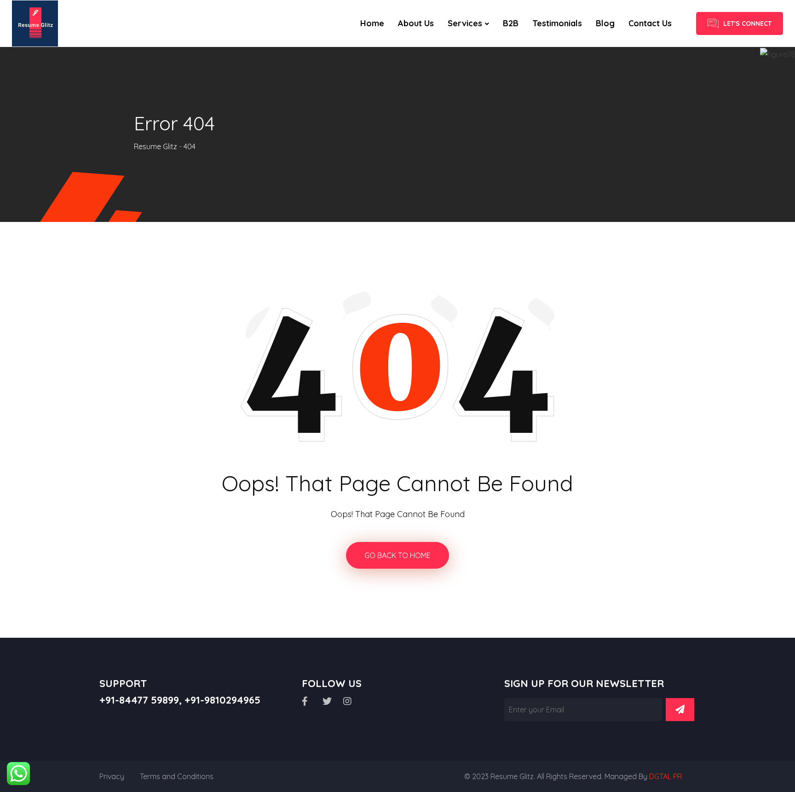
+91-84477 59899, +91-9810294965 (179, 699)
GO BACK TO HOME (397, 555)
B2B (510, 23)
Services (465, 23)
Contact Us (650, 23)
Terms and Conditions (176, 776)
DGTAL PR (665, 776)
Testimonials (557, 23)
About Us (416, 23)
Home (372, 23)
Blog (605, 23)
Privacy (111, 776)
